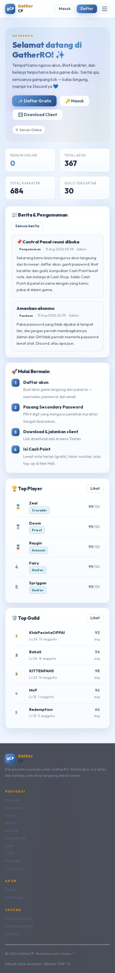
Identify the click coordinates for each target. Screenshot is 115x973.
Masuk (65, 8)
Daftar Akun (15, 897)
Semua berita (27, 226)
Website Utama (18, 918)
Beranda (12, 800)
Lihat (95, 488)
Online (10, 815)
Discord (11, 933)
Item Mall (12, 861)
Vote (9, 853)
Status (10, 822)
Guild (9, 845)
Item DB (12, 830)
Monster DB (15, 838)
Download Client (19, 926)
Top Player (14, 807)
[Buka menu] (104, 9)
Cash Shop (14, 868)
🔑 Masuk (74, 100)
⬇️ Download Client (37, 114)
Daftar (86, 8)
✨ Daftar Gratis (34, 100)
